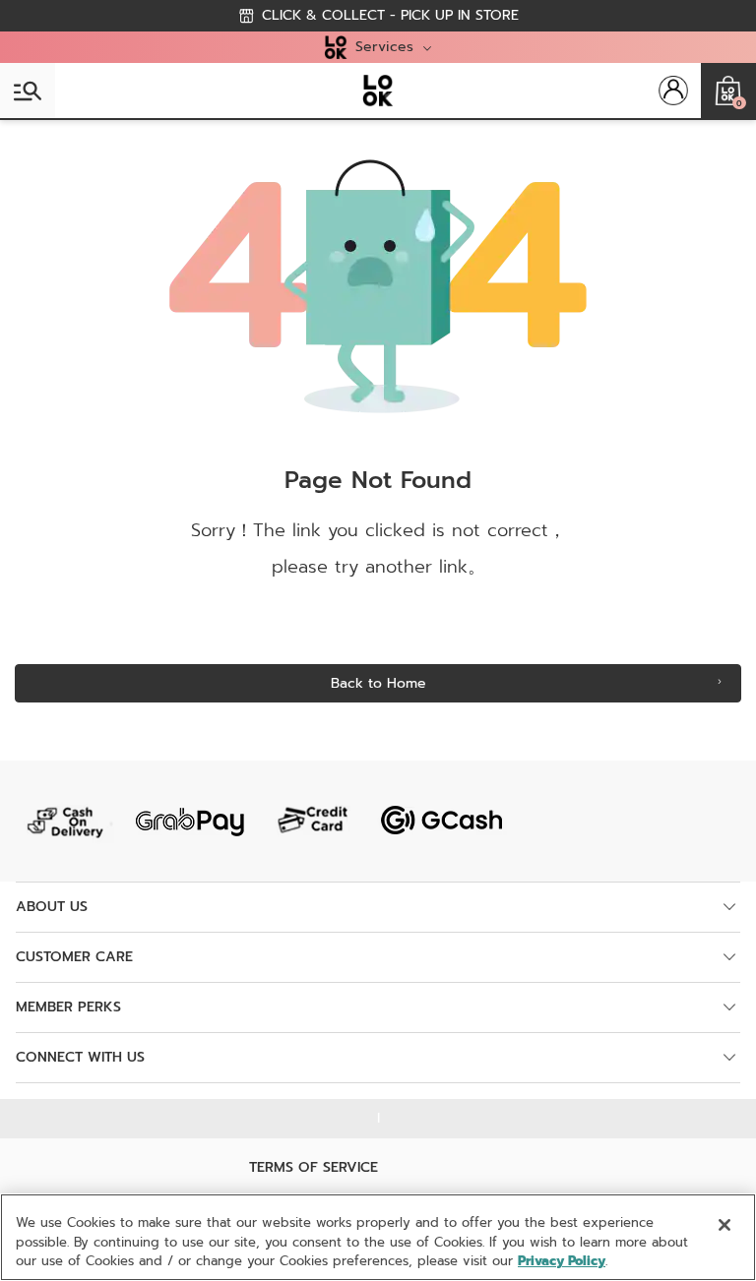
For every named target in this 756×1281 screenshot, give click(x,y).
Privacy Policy (561, 1260)
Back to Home (378, 683)
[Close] (724, 1225)
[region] (378, 1237)
